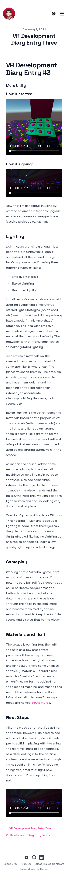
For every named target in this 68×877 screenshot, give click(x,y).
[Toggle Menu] (62, 14)
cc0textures (40, 703)
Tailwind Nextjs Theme (34, 869)
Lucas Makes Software (49, 863)
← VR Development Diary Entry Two (28, 828)
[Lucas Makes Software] (10, 14)
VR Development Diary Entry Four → (28, 835)
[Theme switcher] (53, 13)
